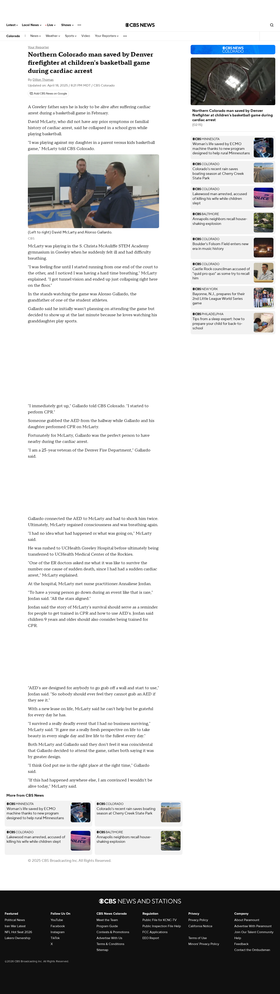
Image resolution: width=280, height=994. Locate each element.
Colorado (13, 36)
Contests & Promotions (113, 932)
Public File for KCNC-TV (159, 920)
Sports (70, 36)
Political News (15, 920)
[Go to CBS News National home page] (140, 25)
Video (85, 36)
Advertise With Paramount (253, 926)
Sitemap (102, 950)
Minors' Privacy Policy (203, 944)
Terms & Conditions (110, 944)
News (34, 36)
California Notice (200, 926)
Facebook (58, 926)
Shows (66, 25)
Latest (11, 25)
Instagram (58, 932)
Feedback (241, 944)
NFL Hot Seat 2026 (18, 932)
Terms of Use (197, 938)
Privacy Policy (198, 920)
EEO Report (150, 938)
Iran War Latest (15, 926)
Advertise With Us (109, 938)
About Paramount (246, 920)
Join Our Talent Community (253, 932)
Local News (31, 25)
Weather (52, 36)
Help (237, 938)
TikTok (55, 938)
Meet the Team (107, 920)
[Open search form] (272, 25)
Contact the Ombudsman (252, 950)
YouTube (57, 920)
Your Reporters (106, 36)
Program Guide (107, 926)
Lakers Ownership (17, 938)
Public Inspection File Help (161, 926)
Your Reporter (38, 47)
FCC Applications (154, 932)
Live (50, 25)
